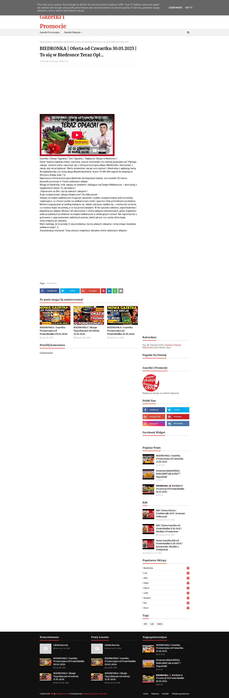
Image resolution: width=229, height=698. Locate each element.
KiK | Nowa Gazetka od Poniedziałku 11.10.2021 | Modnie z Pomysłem (169, 528)
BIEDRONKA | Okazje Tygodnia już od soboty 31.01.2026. (86, 330)
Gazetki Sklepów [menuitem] (72, 32)
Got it (189, 7)
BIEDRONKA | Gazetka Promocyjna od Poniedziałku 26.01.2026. (121, 330)
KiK (166, 603)
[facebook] (154, 409)
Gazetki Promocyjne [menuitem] (50, 32)
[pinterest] (178, 416)
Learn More (175, 7)
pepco (166, 588)
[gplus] (154, 416)
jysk (166, 593)
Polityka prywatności (180, 694)
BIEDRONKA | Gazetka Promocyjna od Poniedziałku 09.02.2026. (54, 330)
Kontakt (165, 694)
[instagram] (154, 423)
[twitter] (178, 409)
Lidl (166, 573)
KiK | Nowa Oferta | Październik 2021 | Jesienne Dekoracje (170, 513)
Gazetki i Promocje (50, 61)
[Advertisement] (89, 89)
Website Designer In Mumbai (94, 694)
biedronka (58, 42)
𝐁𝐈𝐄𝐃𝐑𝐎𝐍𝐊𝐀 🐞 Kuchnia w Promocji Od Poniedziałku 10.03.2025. (170, 488)
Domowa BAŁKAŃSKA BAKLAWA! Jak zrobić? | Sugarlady (168, 473)
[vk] (178, 423)
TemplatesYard (62, 694)
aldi (166, 578)
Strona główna (46, 42)
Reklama (155, 694)
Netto (166, 583)
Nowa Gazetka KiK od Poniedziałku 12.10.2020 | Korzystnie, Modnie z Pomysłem (169, 545)
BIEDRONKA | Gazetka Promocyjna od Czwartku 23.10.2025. (169, 458)
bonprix (166, 598)
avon (166, 608)
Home (145, 694)
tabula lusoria (60, 645)
